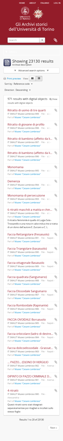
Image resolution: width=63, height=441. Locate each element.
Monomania (15, 167)
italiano (44, 3)
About (32, 3)
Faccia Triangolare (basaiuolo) (27, 248)
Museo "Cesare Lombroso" (28, 117)
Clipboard (55, 40)
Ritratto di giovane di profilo (26, 124)
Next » (53, 427)
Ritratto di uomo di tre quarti (27, 110)
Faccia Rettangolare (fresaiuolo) (28, 234)
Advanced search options (31, 70)
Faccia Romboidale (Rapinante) (28, 305)
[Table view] (39, 78)
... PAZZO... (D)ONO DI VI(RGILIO (28, 362)
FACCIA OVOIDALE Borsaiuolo (27, 319)
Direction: (10, 89)
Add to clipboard (56, 110)
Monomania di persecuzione (26, 195)
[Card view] (32, 78)
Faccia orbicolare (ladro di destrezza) (32, 334)
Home (22, 3)
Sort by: (9, 83)
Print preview (13, 78)
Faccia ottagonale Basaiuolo (26, 263)
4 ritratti (13, 390)
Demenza (14, 181)
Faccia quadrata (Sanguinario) (27, 277)
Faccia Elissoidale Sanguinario (27, 291)
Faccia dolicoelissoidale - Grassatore (31, 348)
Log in (57, 3)
